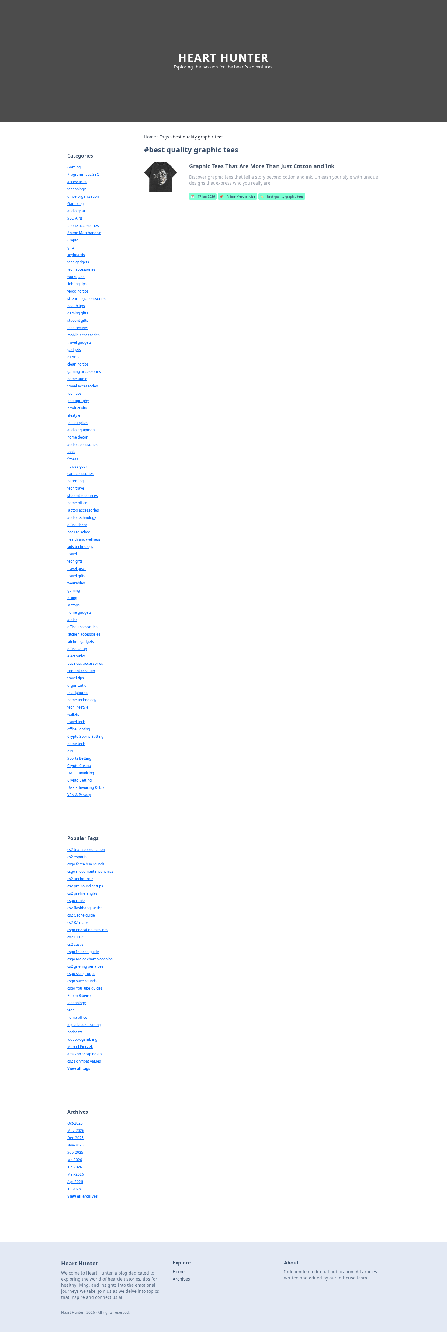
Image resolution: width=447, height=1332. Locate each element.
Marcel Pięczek (80, 1046)
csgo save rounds (82, 980)
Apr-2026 (75, 1181)
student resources (82, 495)
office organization (83, 196)
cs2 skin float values (84, 1061)
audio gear (76, 210)
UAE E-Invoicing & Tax (85, 787)
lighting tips (77, 283)
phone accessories (83, 225)
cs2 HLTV (75, 937)
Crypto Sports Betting (85, 736)
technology (76, 189)
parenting (75, 481)
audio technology (81, 517)
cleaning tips (77, 364)
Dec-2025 (75, 1137)
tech (70, 1010)
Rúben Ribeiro (79, 995)
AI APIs (73, 356)
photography (78, 400)
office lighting (78, 729)
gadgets (74, 349)
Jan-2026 (74, 1159)
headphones (77, 692)
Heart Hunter (223, 57)
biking (72, 597)
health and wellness (84, 539)
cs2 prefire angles (82, 893)
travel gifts (76, 575)
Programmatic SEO (83, 174)
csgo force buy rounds (86, 864)
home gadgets (79, 612)
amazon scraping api (84, 1053)
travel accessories (82, 386)
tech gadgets (78, 262)
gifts (70, 247)
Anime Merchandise (237, 196)
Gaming (74, 167)
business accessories (85, 663)
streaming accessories (86, 298)
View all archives (82, 1196)
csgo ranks (76, 900)
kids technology (80, 546)
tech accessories (81, 269)
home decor (77, 437)
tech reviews (77, 327)
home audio (77, 378)
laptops (73, 605)
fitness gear (77, 466)
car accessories (80, 473)
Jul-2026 (74, 1189)
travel (72, 554)
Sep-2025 (75, 1152)
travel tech (76, 721)
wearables (76, 583)
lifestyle (73, 415)
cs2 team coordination (86, 849)
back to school (79, 532)
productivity (77, 408)
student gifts (77, 320)
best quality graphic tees (281, 196)
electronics (76, 656)
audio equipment (81, 429)
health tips (76, 305)
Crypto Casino (79, 765)
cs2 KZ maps (77, 922)
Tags (164, 137)
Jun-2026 (74, 1167)
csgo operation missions (87, 929)
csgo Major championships (90, 959)
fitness (72, 459)
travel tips (75, 678)
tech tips (74, 393)
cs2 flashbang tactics (84, 908)
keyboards (76, 254)
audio (72, 619)
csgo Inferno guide (83, 951)
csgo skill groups (81, 973)
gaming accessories (84, 371)
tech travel (76, 488)
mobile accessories (83, 335)
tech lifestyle (77, 707)
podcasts (74, 1032)
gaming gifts (77, 313)
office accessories (82, 627)
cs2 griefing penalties (85, 966)
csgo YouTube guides (84, 988)
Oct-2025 (75, 1123)
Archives (181, 1279)
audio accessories (82, 444)
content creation (81, 670)
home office (77, 502)
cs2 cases (75, 944)
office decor (77, 524)
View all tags (78, 1068)
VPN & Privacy (79, 794)
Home (150, 137)
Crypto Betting (79, 780)
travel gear (76, 568)
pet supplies (77, 422)
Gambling (75, 203)
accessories (77, 181)
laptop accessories (83, 510)
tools (71, 451)
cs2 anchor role (80, 878)
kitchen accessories (83, 634)
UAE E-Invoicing (80, 772)
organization (77, 685)
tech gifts (75, 561)
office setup (77, 648)
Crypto (72, 240)
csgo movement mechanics (90, 871)
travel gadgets (79, 342)
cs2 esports (77, 856)
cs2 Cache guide (81, 915)
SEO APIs (75, 218)
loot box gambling (82, 1039)
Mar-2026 (75, 1174)
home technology (81, 699)
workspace (76, 276)
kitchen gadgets (80, 641)
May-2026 (75, 1130)
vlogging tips (77, 291)
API (70, 751)
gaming (73, 590)
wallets (73, 714)
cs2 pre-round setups (85, 886)
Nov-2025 (75, 1145)
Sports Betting (79, 758)
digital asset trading (84, 1024)
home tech (76, 743)
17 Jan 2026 (203, 196)
